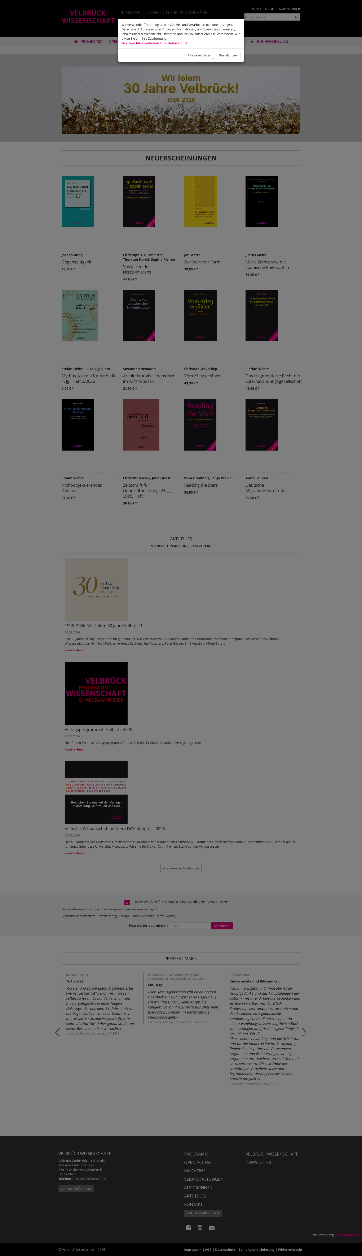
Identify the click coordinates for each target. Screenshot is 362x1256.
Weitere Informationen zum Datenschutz (154, 43)
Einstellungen (228, 55)
